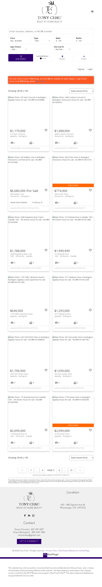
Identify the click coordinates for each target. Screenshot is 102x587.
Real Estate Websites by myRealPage (74, 551)
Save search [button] (21, 59)
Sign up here (41, 81)
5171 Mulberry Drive (62, 315)
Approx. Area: (73, 47)
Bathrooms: (79, 41)
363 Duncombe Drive (63, 375)
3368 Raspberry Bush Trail (21, 255)
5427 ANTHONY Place (19, 375)
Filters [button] (83, 59)
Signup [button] (81, 69)
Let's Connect (29, 541)
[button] (25, 515)
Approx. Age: (29, 47)
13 (71, 470)
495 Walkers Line (19, 195)
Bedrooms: (59, 41)
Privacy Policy (52, 551)
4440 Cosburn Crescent (64, 135)
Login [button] (90, 69)
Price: (16, 41)
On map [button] (62, 59)
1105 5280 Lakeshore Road (21, 315)
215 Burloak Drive (65, 255)
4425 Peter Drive (64, 195)
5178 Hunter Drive (62, 435)
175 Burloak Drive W (21, 435)
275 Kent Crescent (18, 135)
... (36, 470)
